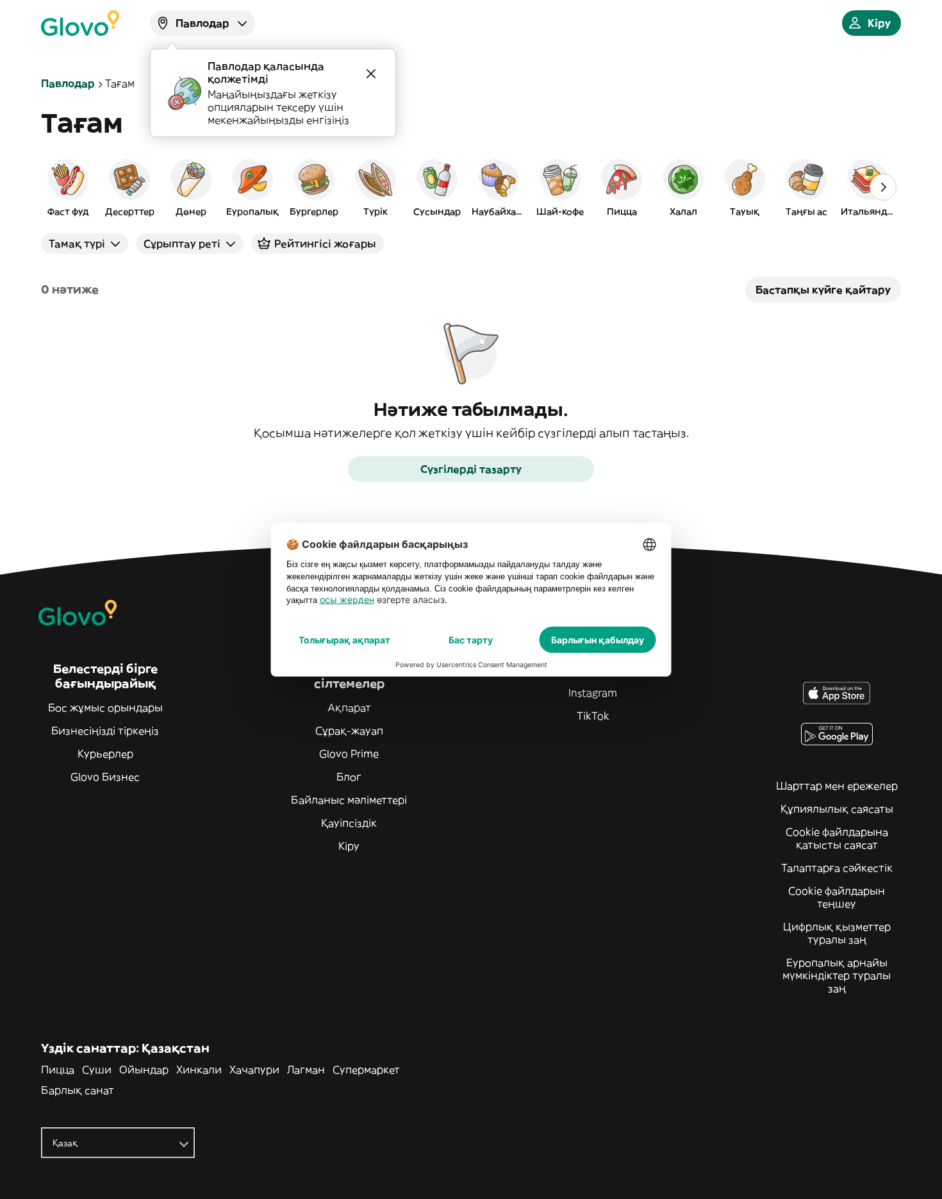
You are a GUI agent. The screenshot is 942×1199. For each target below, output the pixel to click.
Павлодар (68, 83)
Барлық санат (77, 1090)
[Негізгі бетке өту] (80, 23)
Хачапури (254, 1069)
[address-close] (371, 74)
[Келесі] (883, 187)
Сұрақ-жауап (349, 730)
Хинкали (199, 1069)
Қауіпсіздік (349, 822)
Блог (348, 776)
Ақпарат (349, 707)
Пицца (57, 1069)
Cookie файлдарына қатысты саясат (837, 838)
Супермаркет (366, 1069)
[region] (471, 187)
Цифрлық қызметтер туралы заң (837, 933)
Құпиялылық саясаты (837, 808)
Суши (97, 1069)
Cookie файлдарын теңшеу (836, 897)
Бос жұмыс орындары (105, 707)
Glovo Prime (349, 753)
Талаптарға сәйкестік (837, 867)
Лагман (306, 1069)
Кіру (348, 845)
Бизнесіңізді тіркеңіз (105, 730)
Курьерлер (105, 753)
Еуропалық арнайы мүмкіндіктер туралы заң (836, 975)
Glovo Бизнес (105, 776)
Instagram (592, 692)
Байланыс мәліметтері (349, 799)
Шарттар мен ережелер (837, 785)
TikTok (593, 715)
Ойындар (144, 1069)
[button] (68, 187)
